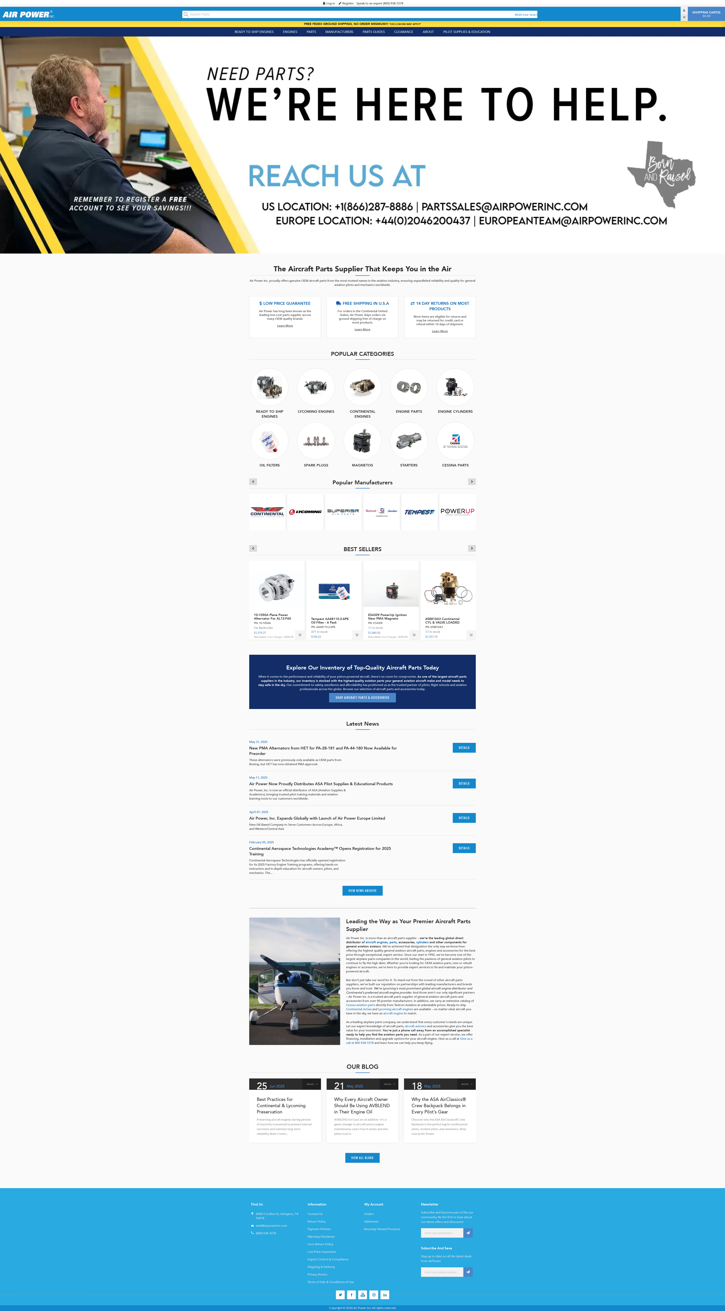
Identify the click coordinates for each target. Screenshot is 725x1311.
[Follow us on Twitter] (340, 1294)
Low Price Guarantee (322, 1252)
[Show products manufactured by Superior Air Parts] (343, 512)
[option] (362, 145)
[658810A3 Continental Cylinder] (448, 588)
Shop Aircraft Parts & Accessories (362, 698)
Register (348, 3)
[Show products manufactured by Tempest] (419, 512)
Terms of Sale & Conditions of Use (331, 1282)
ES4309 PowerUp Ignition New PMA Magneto (387, 617)
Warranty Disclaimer (321, 1237)
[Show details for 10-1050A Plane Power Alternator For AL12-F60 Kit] (277, 588)
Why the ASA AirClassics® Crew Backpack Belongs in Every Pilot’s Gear (439, 1105)
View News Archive (363, 891)
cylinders (422, 942)
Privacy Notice (317, 1274)
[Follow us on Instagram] (373, 1294)
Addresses (371, 1221)
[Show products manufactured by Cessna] (381, 512)
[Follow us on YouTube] (362, 1294)
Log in (330, 3)
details (464, 748)
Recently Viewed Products (382, 1229)
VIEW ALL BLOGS (362, 1158)
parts (393, 942)
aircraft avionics (415, 1026)
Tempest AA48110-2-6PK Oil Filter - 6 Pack (330, 621)
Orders (369, 1214)
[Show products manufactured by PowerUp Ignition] (457, 512)
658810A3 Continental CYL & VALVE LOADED (442, 621)
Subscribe (468, 1233)
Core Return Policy (320, 1244)
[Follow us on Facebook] (351, 1294)
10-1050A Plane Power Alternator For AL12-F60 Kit (272, 618)
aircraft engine (393, 1013)
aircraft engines (377, 942)
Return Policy (317, 1221)
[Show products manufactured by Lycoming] (305, 512)
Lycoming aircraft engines (395, 1009)
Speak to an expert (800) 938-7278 (379, 3)
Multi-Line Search (527, 15)
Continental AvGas (359, 1009)
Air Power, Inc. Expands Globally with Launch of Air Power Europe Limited (317, 818)
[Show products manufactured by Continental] (267, 512)
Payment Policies (319, 1229)
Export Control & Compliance (328, 1259)
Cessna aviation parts (360, 1005)
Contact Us (315, 1214)
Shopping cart (706, 14)
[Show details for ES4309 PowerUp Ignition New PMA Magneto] (391, 588)
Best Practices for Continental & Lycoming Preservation (281, 1105)
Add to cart (300, 635)
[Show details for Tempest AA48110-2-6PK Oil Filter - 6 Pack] (334, 588)
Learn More (285, 326)
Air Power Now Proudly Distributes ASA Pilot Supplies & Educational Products (321, 784)
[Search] (186, 14)
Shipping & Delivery (321, 1267)
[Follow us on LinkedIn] (384, 1294)
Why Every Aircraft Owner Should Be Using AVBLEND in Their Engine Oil (362, 1105)
